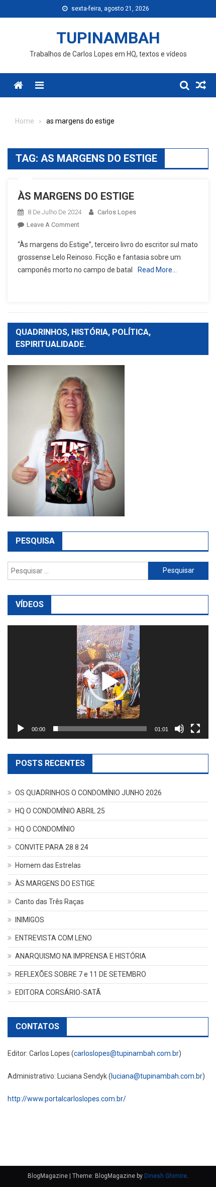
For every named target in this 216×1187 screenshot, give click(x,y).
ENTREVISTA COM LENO (53, 938)
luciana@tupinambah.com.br (156, 1076)
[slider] (100, 728)
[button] (108, 682)
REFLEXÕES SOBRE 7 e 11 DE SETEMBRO (80, 974)
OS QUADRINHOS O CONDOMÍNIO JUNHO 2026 (88, 793)
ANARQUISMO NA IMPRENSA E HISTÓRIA (80, 956)
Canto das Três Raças (49, 902)
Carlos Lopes (116, 212)
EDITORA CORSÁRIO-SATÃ (58, 992)
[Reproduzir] (21, 729)
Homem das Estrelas (48, 865)
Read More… (157, 270)
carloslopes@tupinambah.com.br (126, 1053)
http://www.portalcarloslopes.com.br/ (67, 1099)
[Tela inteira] (195, 729)
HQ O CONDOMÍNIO (45, 829)
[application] (108, 682)
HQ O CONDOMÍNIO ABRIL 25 (60, 811)
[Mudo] (179, 729)
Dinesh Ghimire (165, 1175)
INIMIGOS (29, 920)
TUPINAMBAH (108, 37)
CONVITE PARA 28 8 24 (51, 847)
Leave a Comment (53, 224)
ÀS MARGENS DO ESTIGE (76, 196)
